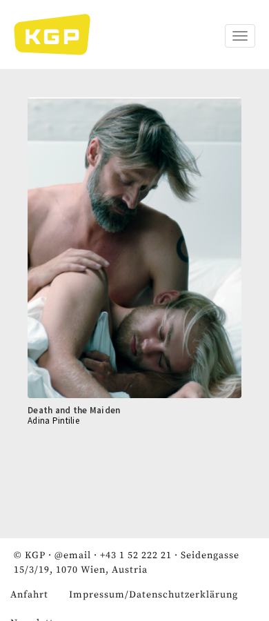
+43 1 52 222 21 (136, 555)
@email (72, 555)
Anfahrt (29, 595)
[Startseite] (59, 34)
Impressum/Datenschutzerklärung (153, 595)
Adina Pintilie (53, 420)
